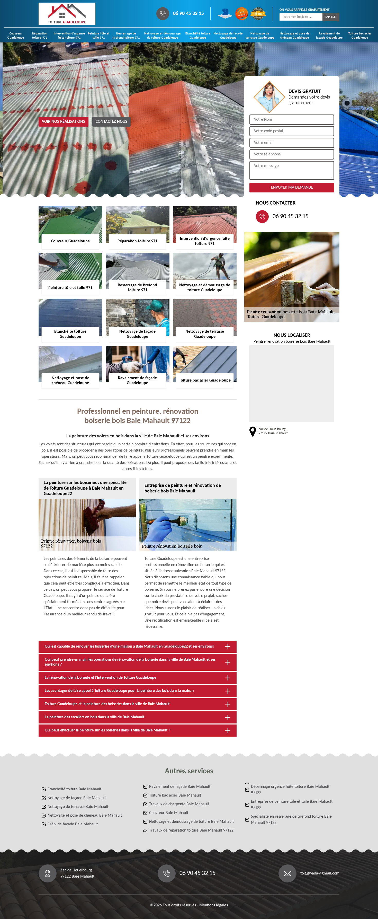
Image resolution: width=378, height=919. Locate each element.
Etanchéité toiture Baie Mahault (74, 789)
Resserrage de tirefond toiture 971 (126, 35)
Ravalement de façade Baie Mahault (179, 787)
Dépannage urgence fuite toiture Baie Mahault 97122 (290, 790)
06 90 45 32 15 (188, 13)
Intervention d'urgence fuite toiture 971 (69, 35)
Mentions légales (213, 905)
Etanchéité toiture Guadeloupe (197, 35)
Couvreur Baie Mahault (168, 813)
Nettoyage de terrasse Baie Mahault (78, 807)
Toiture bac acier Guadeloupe (360, 35)
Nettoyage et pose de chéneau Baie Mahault (85, 816)
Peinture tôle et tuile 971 (99, 35)
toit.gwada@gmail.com (319, 873)
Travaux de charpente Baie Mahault (179, 804)
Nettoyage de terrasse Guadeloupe (260, 35)
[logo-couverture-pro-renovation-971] (67, 14)
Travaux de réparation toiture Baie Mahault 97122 (191, 830)
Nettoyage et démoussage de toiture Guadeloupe (162, 35)
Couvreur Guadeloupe (15, 35)
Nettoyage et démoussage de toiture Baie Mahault (191, 822)
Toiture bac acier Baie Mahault (175, 795)
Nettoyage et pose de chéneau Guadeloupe (295, 35)
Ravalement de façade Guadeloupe (329, 35)
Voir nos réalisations (63, 122)
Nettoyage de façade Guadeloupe (228, 35)
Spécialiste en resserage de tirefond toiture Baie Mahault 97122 (291, 820)
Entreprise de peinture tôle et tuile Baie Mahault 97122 (291, 805)
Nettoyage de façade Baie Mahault (77, 798)
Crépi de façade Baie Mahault (73, 824)
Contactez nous (111, 122)
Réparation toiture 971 (40, 35)
